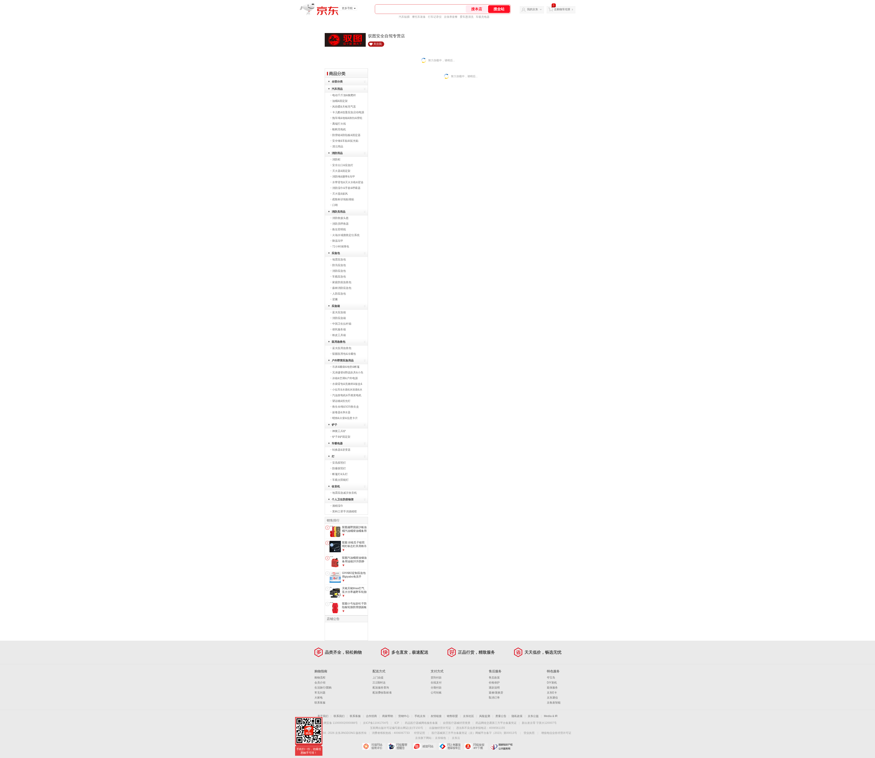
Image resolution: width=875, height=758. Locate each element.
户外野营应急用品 (343, 360)
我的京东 (532, 9)
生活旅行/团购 (323, 687)
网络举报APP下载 (476, 746)
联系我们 (339, 716)
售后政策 (494, 677)
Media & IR (551, 716)
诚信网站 (425, 746)
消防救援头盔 (340, 218)
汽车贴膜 (404, 16)
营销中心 (403, 716)
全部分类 (337, 81)
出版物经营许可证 (440, 728)
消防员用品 (338, 211)
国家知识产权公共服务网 (501, 746)
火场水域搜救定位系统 (346, 235)
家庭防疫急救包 (341, 282)
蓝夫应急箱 (339, 312)
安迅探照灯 (339, 462)
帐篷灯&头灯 (340, 474)
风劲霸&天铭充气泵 (344, 106)
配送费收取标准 (382, 692)
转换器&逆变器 (341, 449)
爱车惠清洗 (467, 16)
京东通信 (552, 697)
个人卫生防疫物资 (343, 499)
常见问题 (319, 692)
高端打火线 (339, 123)
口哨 (335, 205)
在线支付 (436, 682)
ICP (396, 723)
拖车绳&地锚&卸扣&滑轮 (347, 118)
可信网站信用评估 (374, 746)
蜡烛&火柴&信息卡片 (345, 418)
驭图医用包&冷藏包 (344, 353)
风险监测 (484, 716)
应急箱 (336, 306)
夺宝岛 (551, 677)
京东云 (456, 738)
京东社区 (468, 716)
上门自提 (378, 677)
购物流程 (319, 677)
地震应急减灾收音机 (344, 492)
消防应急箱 (339, 318)
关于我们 (322, 716)
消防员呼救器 (340, 223)
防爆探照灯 (339, 468)
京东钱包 (440, 738)
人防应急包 (339, 293)
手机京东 (419, 716)
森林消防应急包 (341, 288)
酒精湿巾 (337, 505)
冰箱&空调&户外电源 (345, 378)
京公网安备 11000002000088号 (338, 723)
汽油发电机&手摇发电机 (346, 395)
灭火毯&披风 (340, 193)
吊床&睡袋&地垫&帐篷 (346, 366)
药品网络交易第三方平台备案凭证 (496, 723)
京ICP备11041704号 (376, 723)
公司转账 (436, 692)
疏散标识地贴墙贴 (343, 199)
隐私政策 (517, 716)
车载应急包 (339, 276)
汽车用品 (337, 88)
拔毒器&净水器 (341, 412)
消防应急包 (339, 270)
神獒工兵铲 (339, 431)
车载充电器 (482, 16)
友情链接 (436, 716)
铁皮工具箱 (339, 335)
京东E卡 (552, 692)
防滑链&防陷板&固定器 (346, 135)
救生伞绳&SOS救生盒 (345, 406)
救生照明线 (339, 229)
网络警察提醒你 (399, 746)
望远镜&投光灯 (341, 401)
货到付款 (436, 677)
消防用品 (337, 153)
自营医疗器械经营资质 (456, 723)
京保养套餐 (451, 16)
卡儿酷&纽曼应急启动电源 (348, 112)
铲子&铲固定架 (341, 436)
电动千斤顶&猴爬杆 (344, 95)
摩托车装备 (419, 16)
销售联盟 (452, 716)
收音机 (336, 486)
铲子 (334, 424)
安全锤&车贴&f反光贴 (345, 140)
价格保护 (494, 682)
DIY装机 (552, 682)
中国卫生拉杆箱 (341, 323)
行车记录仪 (435, 16)
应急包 (336, 253)
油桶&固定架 (340, 101)
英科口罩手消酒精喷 (344, 511)
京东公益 (533, 716)
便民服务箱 (339, 329)
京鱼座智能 (554, 702)
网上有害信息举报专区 (450, 746)
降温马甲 (337, 240)
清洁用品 (337, 146)
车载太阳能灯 (340, 479)
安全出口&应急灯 (342, 165)
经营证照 (419, 733)
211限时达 (379, 682)
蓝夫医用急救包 (341, 348)
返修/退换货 (496, 692)
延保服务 (552, 687)
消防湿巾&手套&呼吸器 (346, 188)
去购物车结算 (562, 9)
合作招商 (371, 716)
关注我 (377, 44)
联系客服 (319, 702)
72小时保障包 (340, 246)
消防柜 (336, 159)
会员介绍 (319, 682)
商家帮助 (387, 716)
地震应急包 (339, 259)
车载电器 (337, 443)
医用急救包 (338, 341)
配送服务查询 (381, 687)
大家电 (318, 697)
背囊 (335, 299)
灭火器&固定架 (341, 170)
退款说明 (494, 687)
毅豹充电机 (339, 129)
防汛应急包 (339, 265)
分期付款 (436, 687)
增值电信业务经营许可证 (556, 733)
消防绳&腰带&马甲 (343, 176)
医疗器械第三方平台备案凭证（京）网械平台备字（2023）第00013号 (474, 733)
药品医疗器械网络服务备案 (421, 723)
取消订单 (494, 697)
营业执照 (529, 733)
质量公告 (500, 716)
